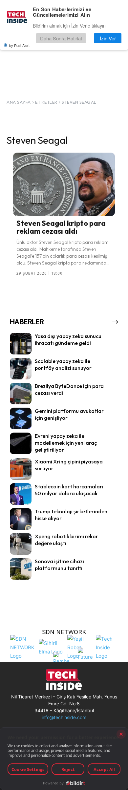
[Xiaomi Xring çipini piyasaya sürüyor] (21, 469)
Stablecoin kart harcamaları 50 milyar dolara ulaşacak (69, 490)
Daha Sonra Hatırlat (61, 38)
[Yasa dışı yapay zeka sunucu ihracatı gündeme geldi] (21, 343)
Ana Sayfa (19, 102)
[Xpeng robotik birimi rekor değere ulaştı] (21, 544)
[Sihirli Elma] (51, 646)
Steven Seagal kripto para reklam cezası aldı (61, 227)
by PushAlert (19, 45)
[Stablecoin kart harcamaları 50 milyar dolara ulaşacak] (21, 494)
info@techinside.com (64, 717)
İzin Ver (108, 38)
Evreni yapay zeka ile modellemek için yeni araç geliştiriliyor (66, 443)
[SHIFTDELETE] (22, 646)
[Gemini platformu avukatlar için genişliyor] (21, 418)
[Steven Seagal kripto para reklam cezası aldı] (64, 184)
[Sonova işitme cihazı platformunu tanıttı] (21, 569)
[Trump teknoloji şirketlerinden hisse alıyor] (21, 519)
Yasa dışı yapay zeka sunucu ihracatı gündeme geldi (68, 339)
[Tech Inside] (108, 646)
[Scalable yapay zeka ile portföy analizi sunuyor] (21, 368)
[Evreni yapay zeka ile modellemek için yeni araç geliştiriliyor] (21, 443)
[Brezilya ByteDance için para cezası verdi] (21, 393)
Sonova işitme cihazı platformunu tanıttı (59, 564)
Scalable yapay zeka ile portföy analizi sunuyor (63, 364)
